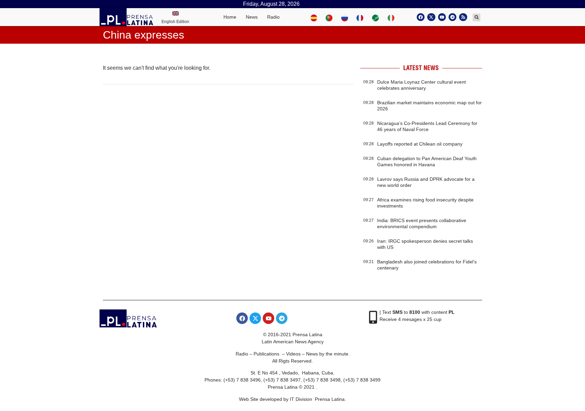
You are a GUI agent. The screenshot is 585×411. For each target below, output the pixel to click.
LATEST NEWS (421, 68)
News (252, 17)
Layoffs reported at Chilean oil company (419, 144)
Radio (273, 17)
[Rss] (463, 17)
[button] (476, 17)
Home (229, 17)
